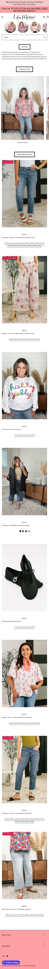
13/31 (42, 243)
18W (24, 246)
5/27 (21, 243)
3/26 (16, 243)
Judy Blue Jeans (22, 142)
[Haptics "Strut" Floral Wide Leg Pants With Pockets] (24, 289)
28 (7, 915)
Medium (17, 339)
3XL (38, 339)
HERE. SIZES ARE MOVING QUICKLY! (30, 9)
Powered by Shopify (29, 966)
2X (29, 435)
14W (15, 246)
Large (24, 339)
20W (29, 246)
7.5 (19, 627)
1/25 (11, 243)
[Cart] (48, 17)
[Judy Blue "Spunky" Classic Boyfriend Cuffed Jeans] (24, 193)
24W (39, 246)
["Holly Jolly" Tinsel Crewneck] (24, 385)
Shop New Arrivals (24, 154)
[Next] (45, 111)
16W (20, 246)
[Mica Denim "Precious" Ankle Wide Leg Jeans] (24, 865)
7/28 (26, 243)
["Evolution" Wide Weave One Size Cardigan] (24, 481)
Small (11, 339)
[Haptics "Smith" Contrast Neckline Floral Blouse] (24, 673)
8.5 (26, 627)
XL (25, 435)
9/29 (31, 243)
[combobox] (24, 37)
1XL (29, 339)
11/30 (36, 243)
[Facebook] (3, 956)
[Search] (44, 37)
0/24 (7, 243)
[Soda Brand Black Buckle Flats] (24, 577)
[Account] (44, 17)
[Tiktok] (7, 956)
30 (14, 915)
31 (18, 915)
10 (33, 627)
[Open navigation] (6, 17)
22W (34, 246)
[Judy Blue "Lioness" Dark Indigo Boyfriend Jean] (24, 769)
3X (33, 435)
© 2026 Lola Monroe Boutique (11, 966)
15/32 (10, 246)
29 (11, 915)
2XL (33, 339)
